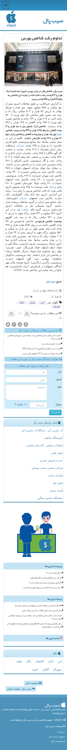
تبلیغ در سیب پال (57, 736)
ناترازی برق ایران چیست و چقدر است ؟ (45, 582)
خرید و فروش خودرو (51, 460)
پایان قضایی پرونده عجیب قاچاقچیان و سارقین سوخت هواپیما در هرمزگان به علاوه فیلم (34, 625)
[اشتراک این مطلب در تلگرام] (20, 324)
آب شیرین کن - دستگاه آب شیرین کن (42, 430)
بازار (59, 134)
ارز (42, 302)
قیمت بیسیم (56, 490)
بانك (51, 187)
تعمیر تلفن (57, 453)
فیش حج (58, 483)
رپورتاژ (57, 669)
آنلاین (45, 669)
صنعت (25, 209)
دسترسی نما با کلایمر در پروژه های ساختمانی (42, 587)
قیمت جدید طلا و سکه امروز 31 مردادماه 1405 (41, 348)
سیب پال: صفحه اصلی (19, 688)
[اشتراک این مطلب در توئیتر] (8, 324)
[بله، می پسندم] (27, 313)
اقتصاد (40, 661)
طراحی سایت (55, 475)
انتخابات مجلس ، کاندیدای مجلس (45, 445)
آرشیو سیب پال (58, 741)
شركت (20, 145)
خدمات (23, 198)
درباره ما (61, 732)
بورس (17, 164)
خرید (35, 669)
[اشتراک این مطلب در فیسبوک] (14, 324)
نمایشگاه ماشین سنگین (50, 498)
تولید (19, 661)
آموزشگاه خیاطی (53, 437)
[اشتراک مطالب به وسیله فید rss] (25, 324)
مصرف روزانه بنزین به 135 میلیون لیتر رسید (41, 353)
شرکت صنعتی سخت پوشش (47, 468)
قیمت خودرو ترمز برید (51, 344)
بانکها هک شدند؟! (54, 573)
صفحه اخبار (32, 683)
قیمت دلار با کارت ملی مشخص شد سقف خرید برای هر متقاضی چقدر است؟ (34, 337)
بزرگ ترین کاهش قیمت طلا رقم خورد (46, 578)
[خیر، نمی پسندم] (11, 313)
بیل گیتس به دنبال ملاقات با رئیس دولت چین (42, 610)
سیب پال (53, 20)
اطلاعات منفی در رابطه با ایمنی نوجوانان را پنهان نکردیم (38, 605)
